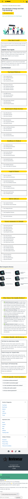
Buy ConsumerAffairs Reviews (10, 182)
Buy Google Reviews (8, 76)
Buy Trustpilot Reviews (8, 77)
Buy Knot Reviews (7, 254)
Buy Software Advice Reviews (10, 204)
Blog (3, 428)
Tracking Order (5, 432)
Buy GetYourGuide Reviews (9, 237)
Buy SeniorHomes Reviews (9, 155)
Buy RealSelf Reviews (8, 159)
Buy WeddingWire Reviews (9, 250)
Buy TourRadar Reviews (9, 238)
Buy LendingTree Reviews (9, 188)
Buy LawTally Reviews (8, 193)
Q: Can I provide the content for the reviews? (13, 385)
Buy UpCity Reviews (8, 216)
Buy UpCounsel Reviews (9, 192)
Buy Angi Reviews (7, 120)
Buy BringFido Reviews (8, 231)
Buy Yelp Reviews (7, 79)
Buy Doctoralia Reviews (8, 160)
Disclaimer (4, 439)
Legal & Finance (14, 171)
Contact (4, 424)
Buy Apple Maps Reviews (9, 100)
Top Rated (4, 405)
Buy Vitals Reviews (7, 153)
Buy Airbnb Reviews (8, 227)
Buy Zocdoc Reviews (8, 152)
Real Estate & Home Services (14, 109)
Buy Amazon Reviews (8, 84)
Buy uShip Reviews (8, 130)
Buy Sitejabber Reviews (9, 89)
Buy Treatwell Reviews (8, 257)
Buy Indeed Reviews (8, 96)
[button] (14, 380)
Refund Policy (5, 441)
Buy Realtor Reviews (8, 114)
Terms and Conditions (6, 445)
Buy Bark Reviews (7, 256)
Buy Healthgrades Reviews (9, 146)
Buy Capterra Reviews (8, 202)
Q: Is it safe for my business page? (10, 382)
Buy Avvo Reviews (7, 175)
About (3, 422)
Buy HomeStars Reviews (9, 135)
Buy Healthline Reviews (8, 164)
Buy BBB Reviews (7, 93)
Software (4, 413)
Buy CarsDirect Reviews (9, 247)
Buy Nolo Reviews (7, 186)
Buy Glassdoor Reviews (8, 87)
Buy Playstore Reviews (8, 95)
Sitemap (4, 430)
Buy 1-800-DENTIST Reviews (10, 166)
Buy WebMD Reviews (8, 145)
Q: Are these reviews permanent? (10, 380)
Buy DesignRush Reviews (9, 212)
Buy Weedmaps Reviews (9, 242)
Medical (4, 409)
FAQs (3, 426)
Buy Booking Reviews (8, 225)
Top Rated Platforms (14, 72)
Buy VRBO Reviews (8, 230)
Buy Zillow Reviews (8, 112)
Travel (3, 415)
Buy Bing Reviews (7, 102)
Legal (3, 411)
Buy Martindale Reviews (9, 181)
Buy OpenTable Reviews (9, 249)
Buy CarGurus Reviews (8, 240)
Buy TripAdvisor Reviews (9, 86)
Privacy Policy (5, 443)
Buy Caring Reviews (8, 148)
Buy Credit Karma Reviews (9, 177)
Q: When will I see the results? (9, 388)
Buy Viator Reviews (8, 235)
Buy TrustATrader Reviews (9, 127)
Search (21, 1)
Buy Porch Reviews (8, 128)
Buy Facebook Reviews (8, 80)
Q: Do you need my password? (10, 390)
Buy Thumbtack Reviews (9, 121)
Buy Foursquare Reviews (9, 103)
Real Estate (4, 407)
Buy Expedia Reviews (8, 228)
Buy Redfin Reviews (8, 123)
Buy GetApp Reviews (8, 208)
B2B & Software (14, 199)
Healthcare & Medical (14, 141)
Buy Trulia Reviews (7, 134)
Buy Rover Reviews (8, 259)
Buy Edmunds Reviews (8, 246)
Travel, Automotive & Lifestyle (14, 221)
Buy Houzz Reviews (8, 116)
